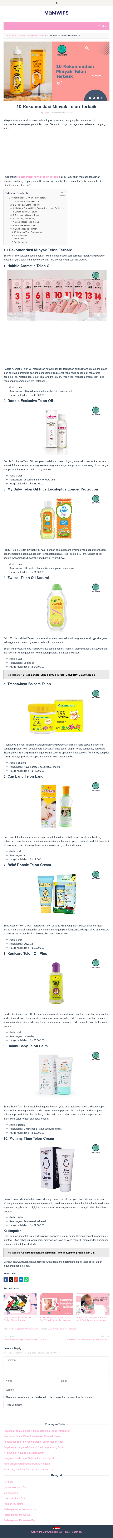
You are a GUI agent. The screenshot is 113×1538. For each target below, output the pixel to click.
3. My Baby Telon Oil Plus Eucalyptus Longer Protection (38, 208)
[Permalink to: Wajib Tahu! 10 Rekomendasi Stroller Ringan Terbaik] (20, 1304)
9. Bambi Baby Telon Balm (25, 228)
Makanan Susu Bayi (14, 1498)
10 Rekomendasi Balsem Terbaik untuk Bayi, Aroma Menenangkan (91, 1319)
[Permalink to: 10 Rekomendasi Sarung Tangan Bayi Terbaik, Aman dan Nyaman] (56, 1304)
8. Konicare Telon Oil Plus (24, 225)
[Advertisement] (56, 1533)
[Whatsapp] (26, 1279)
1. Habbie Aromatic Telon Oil (26, 201)
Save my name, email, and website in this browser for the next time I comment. (49, 1397)
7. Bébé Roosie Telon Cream (26, 221)
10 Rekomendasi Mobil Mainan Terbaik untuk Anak (87, 1338)
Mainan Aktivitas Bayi (15, 1487)
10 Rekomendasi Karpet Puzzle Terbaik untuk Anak (26, 1338)
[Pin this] (16, 1279)
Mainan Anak (11, 1493)
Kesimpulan (22, 235)
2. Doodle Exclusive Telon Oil (26, 204)
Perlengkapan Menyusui (17, 1514)
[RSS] (56, 3)
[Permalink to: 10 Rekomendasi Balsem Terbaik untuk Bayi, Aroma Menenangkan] (92, 1304)
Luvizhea (8, 1482)
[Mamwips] (56, 12)
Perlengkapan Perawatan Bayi (25, 1328)
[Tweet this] (11, 1279)
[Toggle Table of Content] (61, 193)
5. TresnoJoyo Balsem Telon (26, 215)
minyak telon (58, 1328)
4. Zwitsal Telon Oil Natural (25, 211)
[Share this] (6, 1279)
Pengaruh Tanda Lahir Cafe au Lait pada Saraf (29, 1458)
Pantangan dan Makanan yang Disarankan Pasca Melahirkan (37, 1430)
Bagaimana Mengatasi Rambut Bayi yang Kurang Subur (34, 1447)
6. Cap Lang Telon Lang (24, 218)
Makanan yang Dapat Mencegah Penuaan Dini (29, 1469)
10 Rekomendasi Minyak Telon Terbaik (27, 197)
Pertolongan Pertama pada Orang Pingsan (27, 1463)
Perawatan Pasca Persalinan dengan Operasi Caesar (33, 1436)
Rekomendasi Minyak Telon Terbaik (37, 176)
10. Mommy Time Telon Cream (28, 232)
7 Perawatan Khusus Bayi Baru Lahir (24, 1452)
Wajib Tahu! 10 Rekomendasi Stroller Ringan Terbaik (17, 1319)
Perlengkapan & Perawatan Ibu (20, 1509)
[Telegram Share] (21, 1279)
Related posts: (20, 241)
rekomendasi (70, 1328)
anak (50, 1328)
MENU (104, 26)
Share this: (19, 238)
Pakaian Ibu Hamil (13, 1503)
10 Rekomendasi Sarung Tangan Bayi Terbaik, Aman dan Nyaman (55, 1319)
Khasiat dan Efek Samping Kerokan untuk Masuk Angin (34, 1441)
